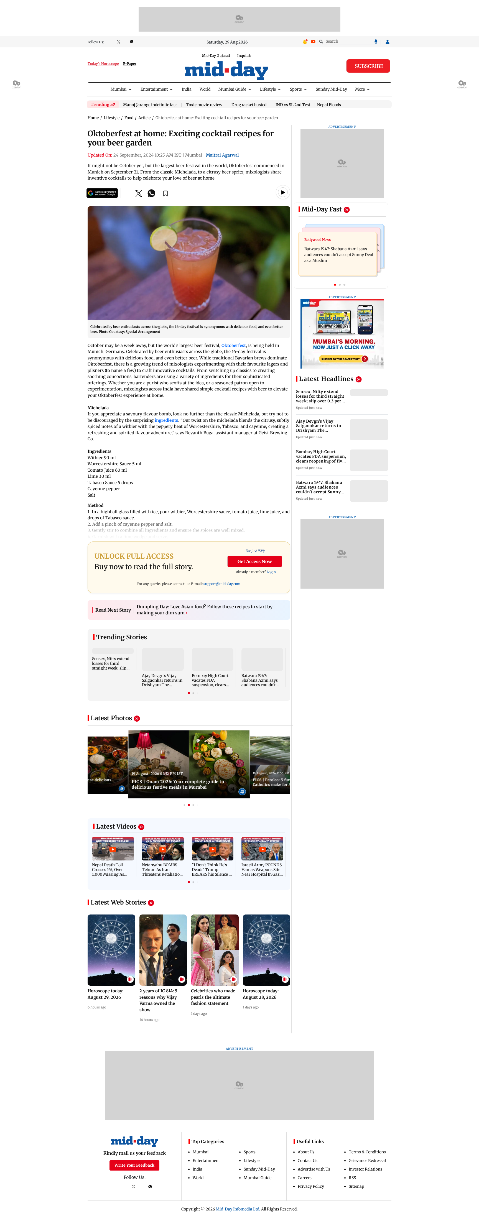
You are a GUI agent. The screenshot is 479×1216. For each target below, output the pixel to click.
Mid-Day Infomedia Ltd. (238, 1209)
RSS (352, 1177)
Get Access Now (255, 561)
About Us (306, 1151)
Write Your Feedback (134, 1165)
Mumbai (119, 89)
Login (271, 572)
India (187, 89)
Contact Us (307, 1160)
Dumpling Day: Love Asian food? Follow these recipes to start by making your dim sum (204, 609)
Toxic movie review (204, 105)
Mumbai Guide (232, 89)
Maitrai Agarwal (222, 155)
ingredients (166, 420)
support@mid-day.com (221, 584)
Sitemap (356, 1186)
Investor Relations (365, 1169)
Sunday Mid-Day (331, 89)
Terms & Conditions (367, 1151)
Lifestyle (268, 89)
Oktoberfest (233, 345)
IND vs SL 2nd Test (293, 105)
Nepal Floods (329, 104)
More (360, 89)
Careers (305, 1177)
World (205, 89)
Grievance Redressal (367, 1160)
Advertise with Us (314, 1169)
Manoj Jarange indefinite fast (150, 105)
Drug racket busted (248, 105)
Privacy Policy (311, 1186)
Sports (296, 89)
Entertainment (154, 89)
